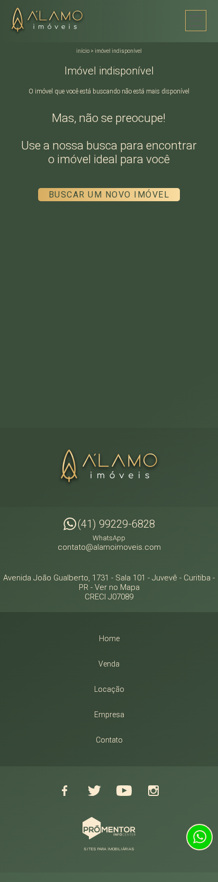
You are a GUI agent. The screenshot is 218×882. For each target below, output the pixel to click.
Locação (109, 689)
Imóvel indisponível (118, 51)
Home (109, 638)
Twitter (94, 790)
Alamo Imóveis (109, 467)
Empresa (109, 714)
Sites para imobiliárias (109, 849)
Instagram (153, 790)
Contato (109, 740)
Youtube (123, 790)
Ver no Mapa (117, 587)
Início (82, 51)
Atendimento (199, 837)
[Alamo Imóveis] (50, 20)
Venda (109, 664)
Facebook (64, 790)
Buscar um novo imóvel (109, 195)
